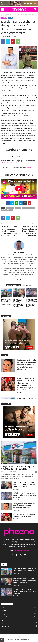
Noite (2, 620)
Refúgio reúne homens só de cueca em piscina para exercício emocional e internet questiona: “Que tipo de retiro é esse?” (31, 302)
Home (2, 14)
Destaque (8, 14)
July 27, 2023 (30, 167)
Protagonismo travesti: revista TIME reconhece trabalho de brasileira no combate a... (24, 506)
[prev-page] (18, 310)
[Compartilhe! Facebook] (8, 203)
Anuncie (19, 636)
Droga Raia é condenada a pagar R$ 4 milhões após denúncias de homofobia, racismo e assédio (6, 301)
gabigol (24, 208)
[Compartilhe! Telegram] (21, 203)
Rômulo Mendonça (7, 209)
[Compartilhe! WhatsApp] (16, 203)
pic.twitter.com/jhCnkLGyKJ (10, 162)
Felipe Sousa (6, 36)
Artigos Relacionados (13, 285)
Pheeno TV (4, 617)
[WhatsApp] (18, 41)
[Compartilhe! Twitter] (12, 203)
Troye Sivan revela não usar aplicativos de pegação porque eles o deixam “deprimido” (29, 231)
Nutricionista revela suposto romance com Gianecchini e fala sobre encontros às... (24, 484)
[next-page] (20, 310)
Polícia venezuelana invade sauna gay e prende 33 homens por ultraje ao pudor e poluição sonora (9, 231)
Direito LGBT (5, 626)
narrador (31, 208)
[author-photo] (19, 245)
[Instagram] (17, 280)
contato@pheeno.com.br (21, 551)
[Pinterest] (13, 41)
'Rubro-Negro (10, 208)
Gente (10, 18)
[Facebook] (3, 41)
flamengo (18, 208)
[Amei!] (29, 203)
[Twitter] (8, 41)
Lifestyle (3, 614)
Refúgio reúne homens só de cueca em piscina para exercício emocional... (24, 495)
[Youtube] (25, 555)
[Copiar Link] (25, 203)
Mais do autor (27, 285)
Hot (2, 623)
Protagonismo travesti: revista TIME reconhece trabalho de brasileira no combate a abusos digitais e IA (26, 364)
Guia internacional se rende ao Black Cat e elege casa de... (24, 515)
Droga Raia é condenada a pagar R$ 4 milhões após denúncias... (18, 467)
